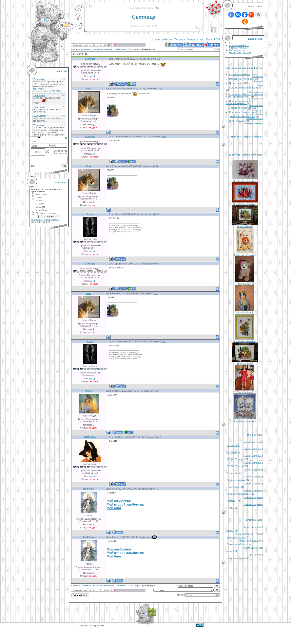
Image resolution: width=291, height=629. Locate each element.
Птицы (230, 508)
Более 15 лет (41, 210)
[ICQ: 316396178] (128, 432)
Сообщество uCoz (238, 48)
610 (159, 437)
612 (154, 537)
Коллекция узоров (253, 527)
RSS (157, 8)
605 (157, 214)
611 (156, 489)
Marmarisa (90, 59)
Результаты (36, 219)
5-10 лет (39, 203)
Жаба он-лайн (245, 226)
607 (155, 293)
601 (158, 59)
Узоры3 (230, 530)
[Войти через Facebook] (245, 15)
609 (156, 391)
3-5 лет (39, 200)
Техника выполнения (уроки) (247, 534)
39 (106, 45)
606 (157, 263)
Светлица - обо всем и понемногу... (98, 49)
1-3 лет (39, 197)
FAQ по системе (237, 50)
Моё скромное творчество (242, 79)
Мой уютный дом (255, 110)
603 (164, 136)
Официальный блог (239, 45)
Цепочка (146, 49)
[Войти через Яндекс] (251, 15)
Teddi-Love (88, 489)
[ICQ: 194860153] (131, 84)
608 (163, 341)
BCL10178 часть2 (235, 466)
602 (161, 88)
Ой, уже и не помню (45, 213)
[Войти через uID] (231, 15)
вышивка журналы (252, 442)
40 (109, 45)
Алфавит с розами (236, 480)
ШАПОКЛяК (90, 437)
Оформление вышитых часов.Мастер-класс (239, 102)
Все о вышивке (256, 92)
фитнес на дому (237, 121)
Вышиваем (258, 77)
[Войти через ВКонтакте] (238, 15)
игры (137, 49)
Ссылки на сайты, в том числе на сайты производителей (244, 95)
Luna (90, 214)
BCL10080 (232, 452)
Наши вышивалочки (245, 181)
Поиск (209, 39)
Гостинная (258, 81)
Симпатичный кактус (237, 544)
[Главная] (78, 10)
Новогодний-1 (234, 487)
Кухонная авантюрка (239, 74)
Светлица (75, 49)
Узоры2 (230, 551)
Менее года (41, 194)
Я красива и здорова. (253, 123)
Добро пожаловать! (254, 119)
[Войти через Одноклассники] (245, 22)
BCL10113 (232, 445)
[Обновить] (66, 137)
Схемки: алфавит (253, 470)
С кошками (232, 473)
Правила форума (195, 39)
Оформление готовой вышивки (245, 87)
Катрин (88, 391)
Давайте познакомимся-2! (242, 116)
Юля (88, 88)
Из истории (256, 555)
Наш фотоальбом (255, 114)
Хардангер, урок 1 (236, 537)
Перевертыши (236, 83)
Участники (179, 39)
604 (156, 166)
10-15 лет (40, 207)
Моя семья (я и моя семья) (243, 112)
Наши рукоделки (245, 284)
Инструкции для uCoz (240, 52)
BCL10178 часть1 (235, 459)
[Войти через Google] (258, 14)
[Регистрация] (78, 19)
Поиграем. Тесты (125, 49)
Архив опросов (51, 219)
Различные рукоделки (251, 541)
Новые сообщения (163, 39)
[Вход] (78, 28)
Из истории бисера (236, 558)
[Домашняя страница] (117, 432)
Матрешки (232, 501)
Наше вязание (245, 312)
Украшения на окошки (240, 108)
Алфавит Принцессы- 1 (238, 494)
